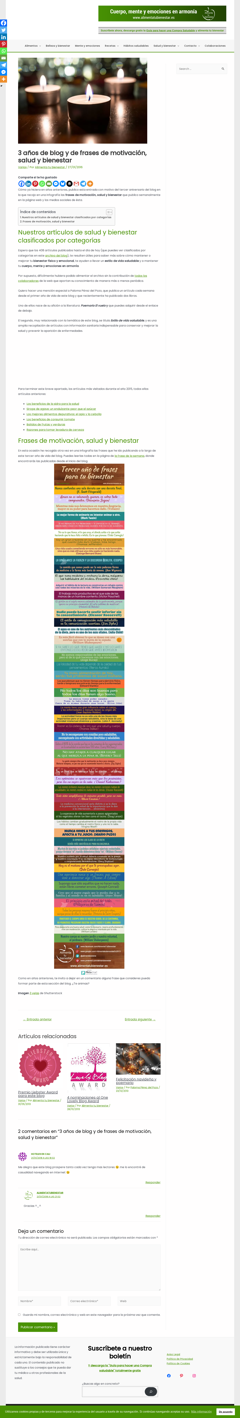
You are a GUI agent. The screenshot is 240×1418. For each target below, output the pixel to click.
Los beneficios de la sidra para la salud (53, 404)
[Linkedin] (28, 184)
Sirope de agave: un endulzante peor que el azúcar (61, 409)
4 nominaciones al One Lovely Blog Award (87, 1099)
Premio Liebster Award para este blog (38, 1094)
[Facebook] (21, 184)
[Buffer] (69, 184)
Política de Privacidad (180, 1359)
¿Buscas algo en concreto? (100, 1384)
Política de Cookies (178, 1363)
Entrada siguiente (140, 1019)
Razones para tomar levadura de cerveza (55, 430)
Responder (153, 1182)
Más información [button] (201, 1411)
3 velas (34, 993)
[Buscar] (151, 1391)
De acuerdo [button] (226, 1411)
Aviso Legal (173, 1354)
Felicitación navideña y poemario (136, 1081)
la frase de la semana (129, 456)
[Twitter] (3, 29)
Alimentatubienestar (50, 1192)
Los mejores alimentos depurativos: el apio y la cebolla (64, 414)
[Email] (49, 184)
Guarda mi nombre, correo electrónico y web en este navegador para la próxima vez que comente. (91, 1315)
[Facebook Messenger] (56, 184)
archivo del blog (56, 256)
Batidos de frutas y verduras (46, 424)
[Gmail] (76, 184)
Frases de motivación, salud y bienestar (49, 221)
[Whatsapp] (42, 184)
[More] (90, 184)
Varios (22, 167)
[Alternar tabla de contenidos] (107, 212)
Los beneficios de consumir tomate (51, 419)
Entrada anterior (37, 1019)
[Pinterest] (35, 184)
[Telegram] (83, 184)
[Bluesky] (63, 184)
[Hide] (1, 86)
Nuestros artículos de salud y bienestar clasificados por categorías (66, 217)
